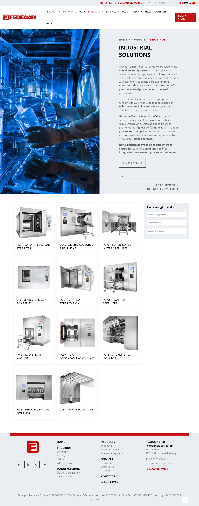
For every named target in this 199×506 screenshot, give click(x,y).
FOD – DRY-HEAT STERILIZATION (71, 301)
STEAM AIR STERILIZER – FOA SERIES (32, 301)
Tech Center (108, 463)
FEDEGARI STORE (183, 17)
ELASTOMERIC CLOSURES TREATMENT (76, 246)
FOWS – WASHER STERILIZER (114, 301)
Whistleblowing (66, 463)
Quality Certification (68, 472)
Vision (60, 459)
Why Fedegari (65, 476)
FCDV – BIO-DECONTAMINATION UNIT (77, 356)
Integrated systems (112, 453)
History (61, 455)
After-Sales (107, 466)
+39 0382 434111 (116, 495)
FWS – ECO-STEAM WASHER (29, 356)
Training (106, 470)
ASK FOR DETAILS (132, 163)
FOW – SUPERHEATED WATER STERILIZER (117, 246)
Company (62, 451)
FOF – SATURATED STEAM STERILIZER (34, 246)
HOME (123, 39)
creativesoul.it (99, 499)
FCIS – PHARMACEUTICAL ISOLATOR (33, 411)
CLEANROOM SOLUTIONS (76, 409)
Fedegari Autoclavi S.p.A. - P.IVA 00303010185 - (45, 495)
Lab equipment (110, 449)
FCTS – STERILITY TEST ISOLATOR (118, 356)
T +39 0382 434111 (157, 459)
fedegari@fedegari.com (86, 495)
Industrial (107, 445)
